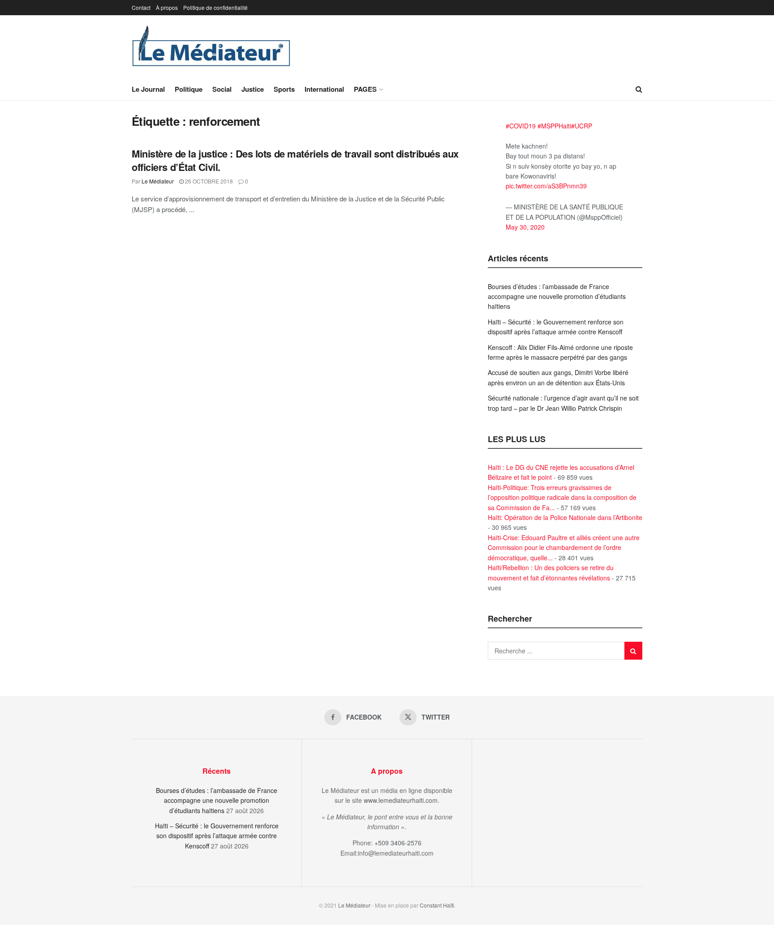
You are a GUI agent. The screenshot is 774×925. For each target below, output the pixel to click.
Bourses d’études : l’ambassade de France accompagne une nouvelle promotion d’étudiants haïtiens (557, 296)
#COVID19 (521, 125)
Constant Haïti (437, 905)
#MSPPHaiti (554, 125)
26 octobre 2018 (208, 181)
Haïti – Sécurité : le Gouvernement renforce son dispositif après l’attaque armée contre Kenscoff (217, 835)
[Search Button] (639, 89)
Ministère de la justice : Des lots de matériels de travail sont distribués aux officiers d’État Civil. (295, 160)
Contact (141, 7)
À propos (167, 7)
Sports (284, 89)
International (324, 89)
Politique (188, 89)
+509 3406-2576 (397, 842)
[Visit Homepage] (211, 46)
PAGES (365, 89)
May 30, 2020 (525, 226)
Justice (252, 89)
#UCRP (581, 125)
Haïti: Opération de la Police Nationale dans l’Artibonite (565, 517)
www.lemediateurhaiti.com (401, 800)
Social (222, 89)
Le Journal (148, 89)
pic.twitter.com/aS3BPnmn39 (546, 185)
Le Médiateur (158, 181)
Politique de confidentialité (215, 7)
